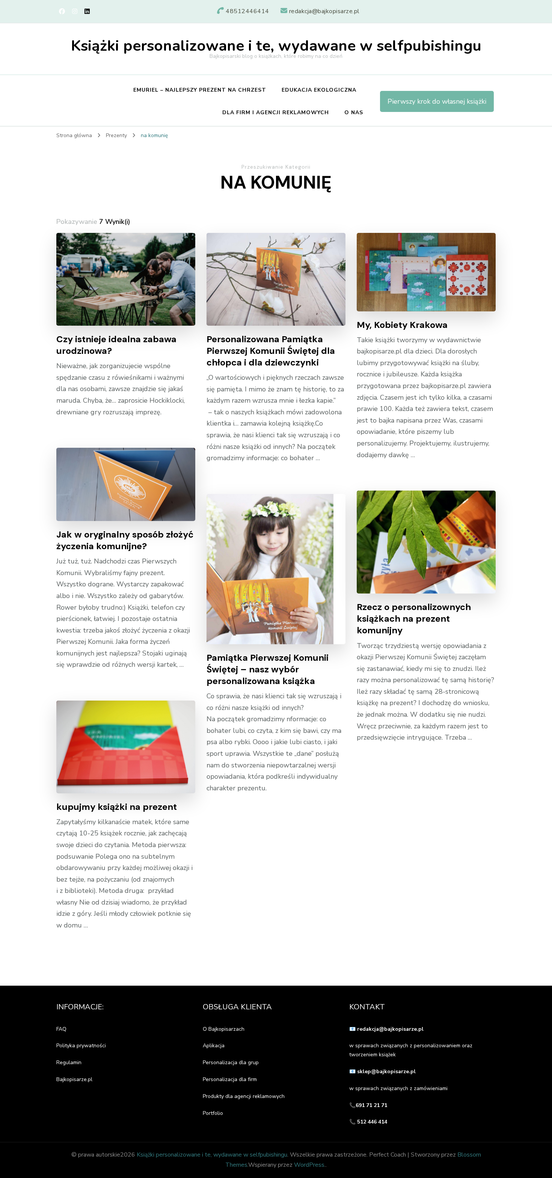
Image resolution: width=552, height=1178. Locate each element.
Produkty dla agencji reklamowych (244, 1096)
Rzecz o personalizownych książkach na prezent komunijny (414, 618)
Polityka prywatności (81, 1045)
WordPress (309, 1165)
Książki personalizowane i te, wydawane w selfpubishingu (276, 46)
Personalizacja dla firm (230, 1079)
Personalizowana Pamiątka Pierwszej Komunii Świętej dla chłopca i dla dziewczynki (271, 350)
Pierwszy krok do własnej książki (437, 101)
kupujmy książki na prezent (116, 807)
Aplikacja (214, 1045)
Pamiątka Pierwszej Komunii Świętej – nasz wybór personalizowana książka (268, 669)
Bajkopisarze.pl (74, 1079)
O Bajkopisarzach (223, 1029)
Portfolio (213, 1113)
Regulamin (68, 1062)
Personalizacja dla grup (231, 1062)
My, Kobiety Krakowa (402, 325)
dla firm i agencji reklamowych (275, 112)
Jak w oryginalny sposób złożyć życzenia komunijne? (125, 540)
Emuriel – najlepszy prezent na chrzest (199, 90)
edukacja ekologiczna (319, 90)
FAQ (61, 1029)
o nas (353, 112)
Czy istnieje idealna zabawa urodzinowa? (116, 344)
